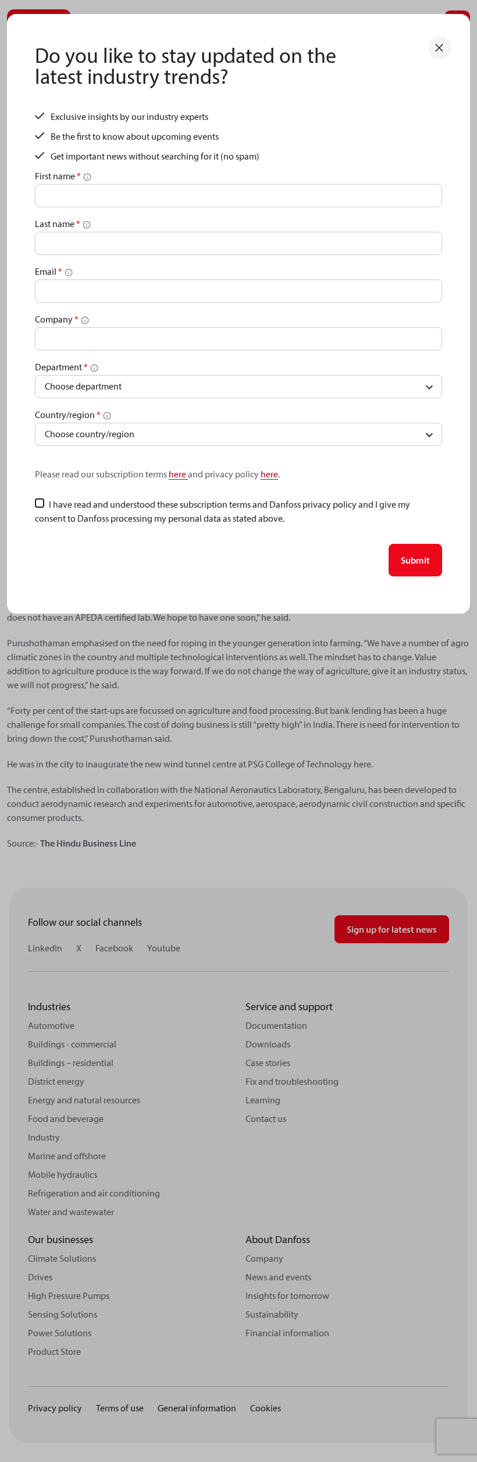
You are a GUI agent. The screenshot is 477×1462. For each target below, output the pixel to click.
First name (58, 176)
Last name (57, 223)
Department (61, 367)
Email (48, 271)
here (178, 474)
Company (57, 319)
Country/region (68, 414)
